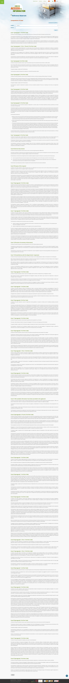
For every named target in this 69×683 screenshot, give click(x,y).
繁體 (56, 1)
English (55, 1)
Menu (2, 2)
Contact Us (40, 1)
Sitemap (44, 1)
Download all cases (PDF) (53, 22)
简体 (57, 1)
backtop (67, 676)
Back (13, 674)
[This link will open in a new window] (34, 681)
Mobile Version (35, 1)
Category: (12, 25)
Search (56, 30)
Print (53, 1)
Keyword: (12, 27)
